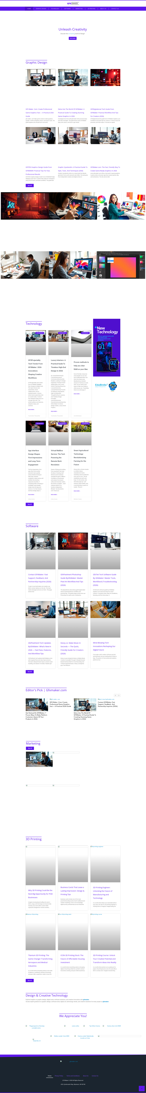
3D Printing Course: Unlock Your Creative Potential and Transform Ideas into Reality (104, 958)
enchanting (71, 34)
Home (29, 8)
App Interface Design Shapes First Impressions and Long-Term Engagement (35, 458)
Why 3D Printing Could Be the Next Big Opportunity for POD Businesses (40, 894)
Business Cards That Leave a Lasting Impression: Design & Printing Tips (72, 890)
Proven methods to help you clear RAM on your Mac (81, 365)
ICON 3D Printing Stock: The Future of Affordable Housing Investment (73, 958)
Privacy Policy (59, 1076)
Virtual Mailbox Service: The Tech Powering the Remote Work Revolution (58, 458)
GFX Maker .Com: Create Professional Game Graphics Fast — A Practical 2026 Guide (40, 112)
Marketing (79, 8)
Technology (55, 8)
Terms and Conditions (73, 1076)
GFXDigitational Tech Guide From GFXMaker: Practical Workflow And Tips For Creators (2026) (104, 112)
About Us (103, 8)
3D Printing (91, 8)
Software (67, 8)
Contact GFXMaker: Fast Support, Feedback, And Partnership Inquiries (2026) (39, 578)
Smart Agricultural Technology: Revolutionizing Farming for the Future (81, 457)
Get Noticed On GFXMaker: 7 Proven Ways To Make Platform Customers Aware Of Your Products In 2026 (36, 716)
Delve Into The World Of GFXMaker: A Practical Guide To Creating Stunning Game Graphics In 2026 (71, 112)
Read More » (31, 409)
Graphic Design (41, 8)
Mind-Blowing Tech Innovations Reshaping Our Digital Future (104, 646)
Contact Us (115, 8)
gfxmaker (106, 1001)
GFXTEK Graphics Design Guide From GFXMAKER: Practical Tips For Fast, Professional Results (39, 170)
